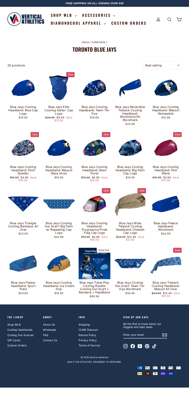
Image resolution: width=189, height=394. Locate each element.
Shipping (84, 324)
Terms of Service (89, 345)
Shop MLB (13, 324)
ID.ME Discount (88, 329)
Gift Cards (13, 340)
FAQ (45, 335)
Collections (98, 42)
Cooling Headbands (19, 329)
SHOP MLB (62, 15)
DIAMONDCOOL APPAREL (77, 23)
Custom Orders (17, 345)
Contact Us (50, 340)
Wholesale (49, 329)
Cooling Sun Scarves (20, 335)
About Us (49, 324)
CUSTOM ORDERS (129, 23)
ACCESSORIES (97, 15)
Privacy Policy (88, 340)
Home (85, 42)
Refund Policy (87, 335)
